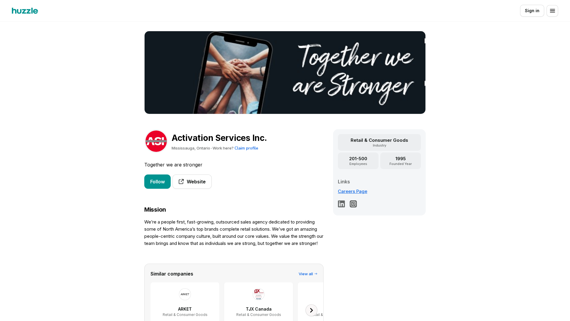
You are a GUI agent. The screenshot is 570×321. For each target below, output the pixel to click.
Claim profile (246, 148)
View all (306, 273)
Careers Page (352, 191)
